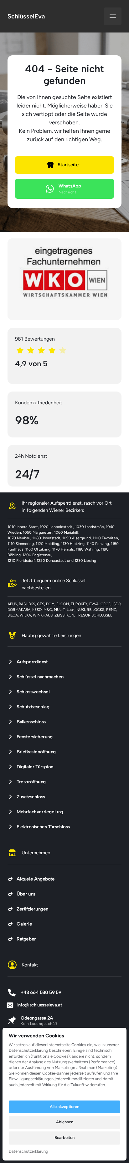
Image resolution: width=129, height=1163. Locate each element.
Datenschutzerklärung (28, 1152)
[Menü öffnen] (112, 16)
